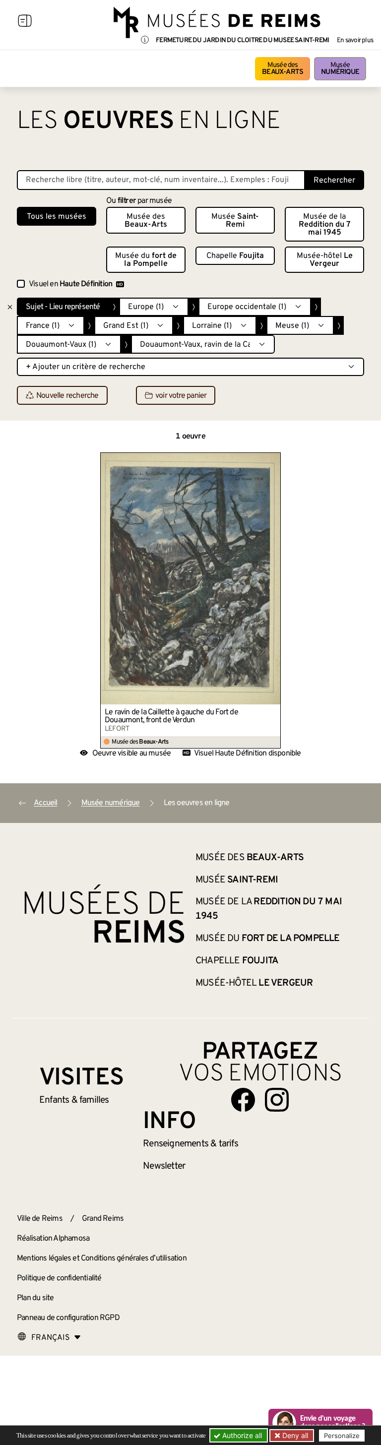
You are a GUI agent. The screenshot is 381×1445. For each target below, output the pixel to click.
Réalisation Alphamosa (53, 1239)
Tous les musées (56, 217)
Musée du (146, 260)
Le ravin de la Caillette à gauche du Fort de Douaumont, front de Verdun (171, 716)
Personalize (342, 1436)
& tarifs (190, 1144)
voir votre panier (180, 396)
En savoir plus (355, 41)
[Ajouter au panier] (273, 460)
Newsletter (164, 1166)
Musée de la (325, 225)
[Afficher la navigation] (24, 22)
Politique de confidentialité (59, 1278)
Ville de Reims (40, 1219)
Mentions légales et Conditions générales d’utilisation (102, 1258)
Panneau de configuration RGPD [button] (68, 1318)
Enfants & (74, 1100)
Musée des (282, 69)
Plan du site (35, 1298)
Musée (340, 69)
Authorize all (241, 1435)
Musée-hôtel (325, 260)
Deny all (294, 1435)
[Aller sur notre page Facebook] (243, 1100)
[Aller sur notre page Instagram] (277, 1100)
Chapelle (235, 256)
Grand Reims (103, 1219)
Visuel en (70, 284)
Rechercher (334, 181)
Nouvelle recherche (67, 396)
